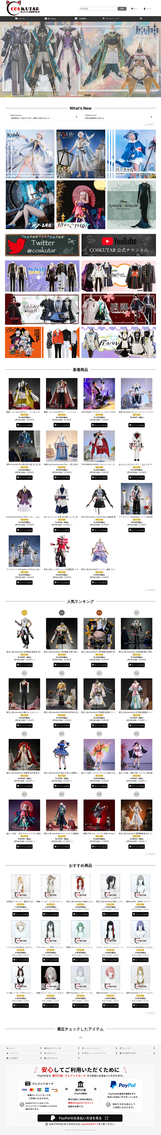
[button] (141, 19)
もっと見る (148, 124)
